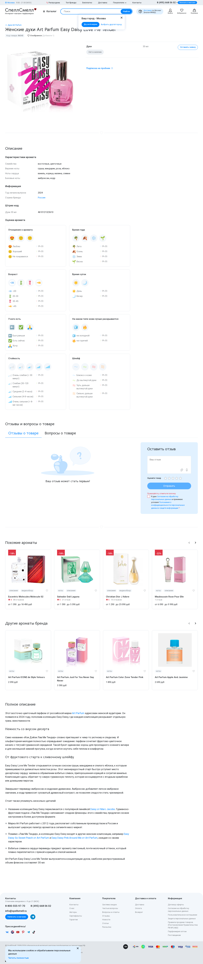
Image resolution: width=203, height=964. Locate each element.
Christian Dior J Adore (117, 596)
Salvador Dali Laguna (68, 596)
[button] (189, 542)
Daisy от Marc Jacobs (102, 809)
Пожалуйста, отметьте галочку (161, 493)
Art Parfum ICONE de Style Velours (26, 677)
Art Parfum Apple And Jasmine (171, 677)
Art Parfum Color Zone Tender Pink (124, 677)
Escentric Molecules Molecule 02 (25, 596)
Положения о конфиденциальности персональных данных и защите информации (168, 505)
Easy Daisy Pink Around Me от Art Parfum (75, 837)
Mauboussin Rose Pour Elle (169, 596)
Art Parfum (78, 713)
